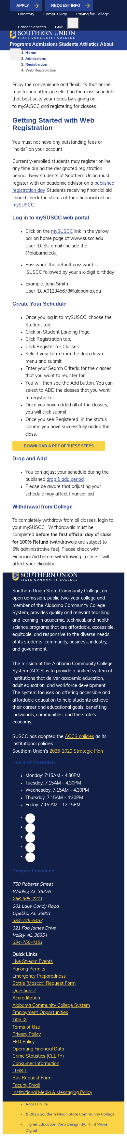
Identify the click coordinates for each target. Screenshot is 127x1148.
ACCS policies (79, 736)
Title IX (19, 1020)
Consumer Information (35, 1064)
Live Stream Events (32, 961)
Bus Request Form (31, 1078)
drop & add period (65, 479)
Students (68, 44)
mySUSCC (23, 205)
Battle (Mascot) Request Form (44, 983)
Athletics (89, 44)
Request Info (65, 5)
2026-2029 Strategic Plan (76, 751)
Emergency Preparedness (39, 976)
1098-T (19, 1071)
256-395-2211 (27, 899)
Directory (26, 14)
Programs (20, 44)
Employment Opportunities (40, 1012)
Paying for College (92, 14)
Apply (22, 5)
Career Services (32, 27)
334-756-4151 (27, 942)
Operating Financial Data (38, 1049)
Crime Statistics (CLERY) (38, 1056)
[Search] (73, 23)
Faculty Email (26, 1085)
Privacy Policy (26, 1034)
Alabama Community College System (51, 1005)
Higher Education (40, 1125)
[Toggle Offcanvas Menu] (15, 54)
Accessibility (36, 1104)
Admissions (45, 44)
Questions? (23, 991)
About (106, 44)
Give (59, 27)
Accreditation (26, 998)
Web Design (68, 1125)
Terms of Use (26, 1027)
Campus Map (55, 14)
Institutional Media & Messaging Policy (52, 1092)
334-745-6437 (27, 920)
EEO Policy (23, 1042)
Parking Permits (28, 969)
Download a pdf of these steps (59, 446)
